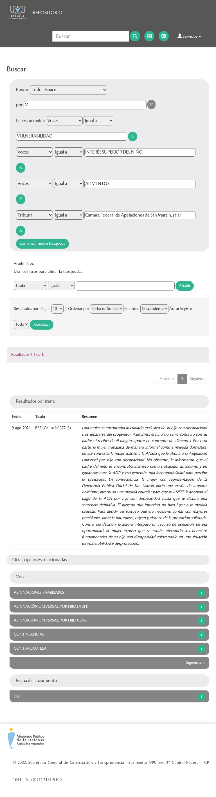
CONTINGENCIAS (29, 634)
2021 (18, 696)
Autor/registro (181, 309)
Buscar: (22, 89)
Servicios (190, 36)
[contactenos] (164, 36)
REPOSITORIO (47, 12)
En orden (132, 309)
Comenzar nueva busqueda (42, 243)
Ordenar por (78, 309)
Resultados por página (32, 309)
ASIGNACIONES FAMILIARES (39, 592)
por (19, 104)
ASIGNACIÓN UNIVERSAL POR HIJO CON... (50, 620)
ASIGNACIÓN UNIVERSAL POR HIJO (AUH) (51, 606)
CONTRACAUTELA (30, 648)
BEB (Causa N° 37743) (53, 428)
